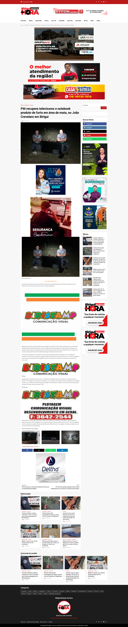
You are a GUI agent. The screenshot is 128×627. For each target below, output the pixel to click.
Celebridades (42, 591)
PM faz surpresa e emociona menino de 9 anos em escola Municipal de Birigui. (35, 486)
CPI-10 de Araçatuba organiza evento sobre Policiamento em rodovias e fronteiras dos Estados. (65, 486)
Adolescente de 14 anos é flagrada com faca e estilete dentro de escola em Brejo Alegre (71, 531)
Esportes (70, 20)
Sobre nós (23, 622)
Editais (67, 591)
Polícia (46, 20)
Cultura (49, 591)
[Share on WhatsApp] (50, 450)
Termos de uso (43, 622)
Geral (92, 20)
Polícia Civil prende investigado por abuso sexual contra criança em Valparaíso (50, 503)
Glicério (23, 593)
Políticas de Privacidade (33, 622)
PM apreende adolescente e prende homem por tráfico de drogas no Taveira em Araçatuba (50, 531)
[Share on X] (38, 450)
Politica (53, 20)
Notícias (74, 539)
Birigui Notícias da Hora (63, 625)
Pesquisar (85, 105)
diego (22, 120)
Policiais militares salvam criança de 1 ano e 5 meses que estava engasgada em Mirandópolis (30, 503)
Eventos (96, 591)
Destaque (23, 20)
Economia (61, 20)
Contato (50, 622)
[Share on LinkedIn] (62, 450)
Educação (78, 20)
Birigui (31, 20)
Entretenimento (82, 591)
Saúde (98, 20)
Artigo (86, 20)
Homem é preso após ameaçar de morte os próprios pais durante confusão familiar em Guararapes (71, 503)
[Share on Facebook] (27, 450)
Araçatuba (38, 20)
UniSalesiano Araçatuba (54, 593)
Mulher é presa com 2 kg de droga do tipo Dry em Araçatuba (30, 531)
